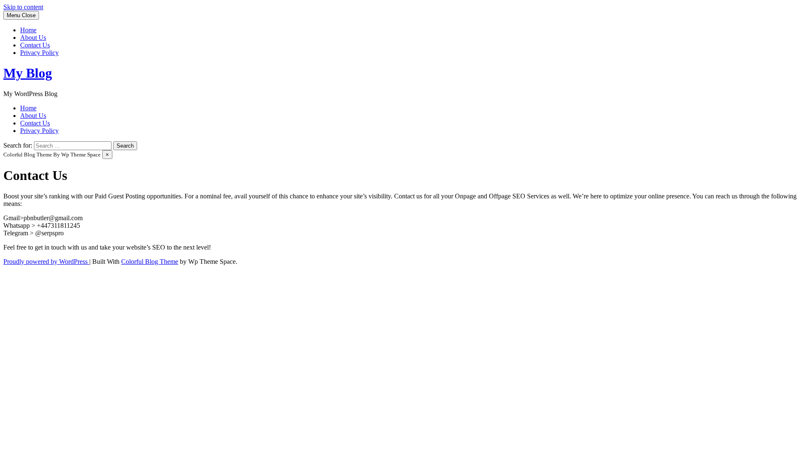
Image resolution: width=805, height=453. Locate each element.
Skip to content (23, 6)
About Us (33, 37)
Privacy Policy (39, 52)
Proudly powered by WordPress (46, 261)
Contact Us (35, 45)
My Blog (27, 73)
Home (28, 30)
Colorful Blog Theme (149, 261)
